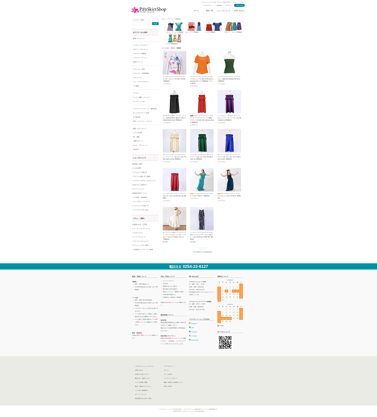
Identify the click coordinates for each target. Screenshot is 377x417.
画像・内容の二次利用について (173, 382)
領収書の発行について (139, 193)
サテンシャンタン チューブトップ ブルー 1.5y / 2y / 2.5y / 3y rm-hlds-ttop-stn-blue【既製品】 (229, 157)
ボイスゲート (211, 292)
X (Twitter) (193, 336)
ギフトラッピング (138, 189)
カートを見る (168, 374)
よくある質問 (136, 168)
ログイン (228, 5)
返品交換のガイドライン (172, 338)
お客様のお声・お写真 (139, 224)
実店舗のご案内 (137, 164)
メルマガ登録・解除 (141, 382)
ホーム (196, 11)
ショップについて (223, 11)
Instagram (194, 323)
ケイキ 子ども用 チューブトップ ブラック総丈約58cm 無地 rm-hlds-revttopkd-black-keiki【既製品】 (174, 118)
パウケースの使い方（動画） (141, 176)
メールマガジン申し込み (140, 210)
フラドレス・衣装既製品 (174, 19)
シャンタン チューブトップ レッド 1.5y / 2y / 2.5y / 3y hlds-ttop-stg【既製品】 (174, 196)
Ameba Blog (194, 340)
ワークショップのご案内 (140, 245)
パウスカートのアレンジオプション (144, 180)
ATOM (170, 386)
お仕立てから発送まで (139, 185)
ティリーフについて (138, 237)
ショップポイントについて (141, 201)
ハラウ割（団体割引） (142, 390)
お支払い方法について (142, 374)
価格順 (173, 48)
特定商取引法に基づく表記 (143, 398)
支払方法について (170, 302)
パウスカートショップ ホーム (144, 366)
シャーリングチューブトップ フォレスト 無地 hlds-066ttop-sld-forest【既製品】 (229, 79)
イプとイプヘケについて (140, 241)
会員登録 (219, 5)
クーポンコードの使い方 (140, 206)
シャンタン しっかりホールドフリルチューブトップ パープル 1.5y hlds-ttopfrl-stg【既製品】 (229, 118)
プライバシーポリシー (171, 378)
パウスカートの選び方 (139, 172)
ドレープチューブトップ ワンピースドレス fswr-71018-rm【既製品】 (229, 196)
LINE (192, 327)
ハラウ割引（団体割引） (140, 197)
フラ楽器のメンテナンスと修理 (142, 249)
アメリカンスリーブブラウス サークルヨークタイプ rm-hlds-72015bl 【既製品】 (174, 79)
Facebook (194, 332)
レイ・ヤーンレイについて (141, 228)
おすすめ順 (165, 48)
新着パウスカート (139, 38)
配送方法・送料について (142, 378)
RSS (165, 386)
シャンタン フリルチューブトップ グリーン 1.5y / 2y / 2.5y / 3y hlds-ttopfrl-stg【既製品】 (201, 157)
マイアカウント (207, 5)
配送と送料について (143, 335)
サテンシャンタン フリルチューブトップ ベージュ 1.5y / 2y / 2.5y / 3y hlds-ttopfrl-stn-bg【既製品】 (174, 157)
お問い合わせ (239, 11)
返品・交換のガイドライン (143, 386)
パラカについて (137, 233)
